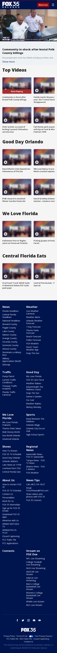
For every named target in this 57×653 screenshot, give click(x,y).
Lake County (8, 331)
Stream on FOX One (33, 552)
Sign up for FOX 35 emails (11, 509)
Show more (8, 61)
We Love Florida (34, 376)
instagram (28, 620)
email (39, 620)
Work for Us (8, 501)
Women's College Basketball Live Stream (34, 595)
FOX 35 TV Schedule (11, 454)
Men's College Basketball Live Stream (33, 587)
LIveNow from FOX (11, 468)
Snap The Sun (32, 353)
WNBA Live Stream (35, 601)
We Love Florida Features (10, 423)
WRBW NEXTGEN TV (10, 525)
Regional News (32, 448)
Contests (8, 551)
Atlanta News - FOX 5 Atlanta (35, 468)
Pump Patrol (8, 376)
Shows (6, 446)
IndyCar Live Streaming (32, 579)
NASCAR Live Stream (32, 573)
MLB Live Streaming (35, 568)
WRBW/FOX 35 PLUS (9, 531)
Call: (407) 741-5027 (35, 484)
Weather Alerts (33, 317)
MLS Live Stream (34, 605)
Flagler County (9, 327)
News (6, 307)
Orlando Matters (10, 461)
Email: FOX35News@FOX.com (37, 489)
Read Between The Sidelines (35, 420)
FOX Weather (32, 343)
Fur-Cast (30, 400)
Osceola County (9, 341)
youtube (34, 620)
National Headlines (11, 320)
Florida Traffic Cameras (8, 393)
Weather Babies (33, 383)
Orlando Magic (33, 425)
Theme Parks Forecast (32, 331)
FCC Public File (9, 539)
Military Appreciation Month (11, 359)
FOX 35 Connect (34, 500)
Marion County (9, 334)
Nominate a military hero (11, 353)
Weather (32, 307)
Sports (30, 414)
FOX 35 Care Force (35, 379)
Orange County (9, 338)
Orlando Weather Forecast (34, 322)
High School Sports (35, 434)
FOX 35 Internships (11, 504)
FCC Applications (10, 543)
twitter (23, 620)
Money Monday (33, 407)
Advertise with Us (10, 520)
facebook (17, 620)
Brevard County (9, 324)
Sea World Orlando (11, 435)
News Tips (33, 480)
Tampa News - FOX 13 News (35, 461)
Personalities (8, 497)
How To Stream (9, 450)
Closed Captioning (10, 536)
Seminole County (10, 345)
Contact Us (7, 494)
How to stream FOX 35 (11, 485)
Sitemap (6, 364)
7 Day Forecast (33, 326)
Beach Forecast (33, 336)
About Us (8, 480)
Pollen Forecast (33, 340)
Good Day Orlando (11, 457)
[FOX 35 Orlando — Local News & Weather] (10, 4)
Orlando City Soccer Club (35, 429)
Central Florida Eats (11, 471)
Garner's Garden (34, 396)
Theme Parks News (11, 428)
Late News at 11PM (11, 464)
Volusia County (9, 348)
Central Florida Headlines (9, 316)
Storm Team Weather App (32, 348)
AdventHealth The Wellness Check (34, 388)
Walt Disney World (11, 432)
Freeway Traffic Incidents (9, 387)
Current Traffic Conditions (9, 381)
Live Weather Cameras (32, 312)
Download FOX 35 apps (11, 515)
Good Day (32, 372)
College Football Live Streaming (34, 563)
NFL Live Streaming (35, 558)
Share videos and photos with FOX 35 (35, 495)
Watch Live (43, 5)
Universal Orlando (10, 439)
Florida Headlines (10, 311)
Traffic (6, 372)
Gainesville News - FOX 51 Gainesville (35, 455)
